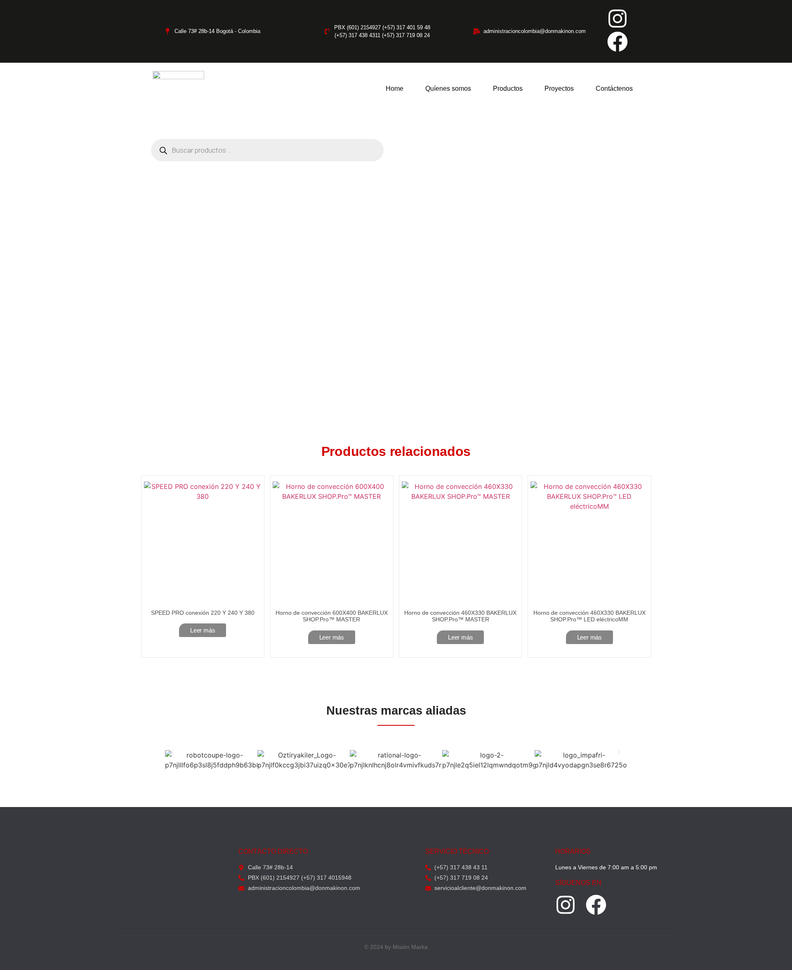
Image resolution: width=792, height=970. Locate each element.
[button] (173, 752)
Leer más (202, 630)
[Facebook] (617, 41)
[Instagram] (617, 18)
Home (394, 88)
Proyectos (559, 88)
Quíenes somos (448, 88)
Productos (508, 88)
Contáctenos (614, 88)
